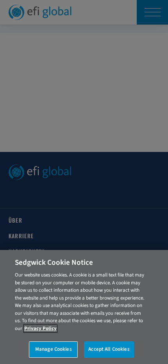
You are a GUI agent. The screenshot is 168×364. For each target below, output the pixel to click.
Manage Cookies (53, 349)
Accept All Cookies (108, 349)
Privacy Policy (40, 328)
